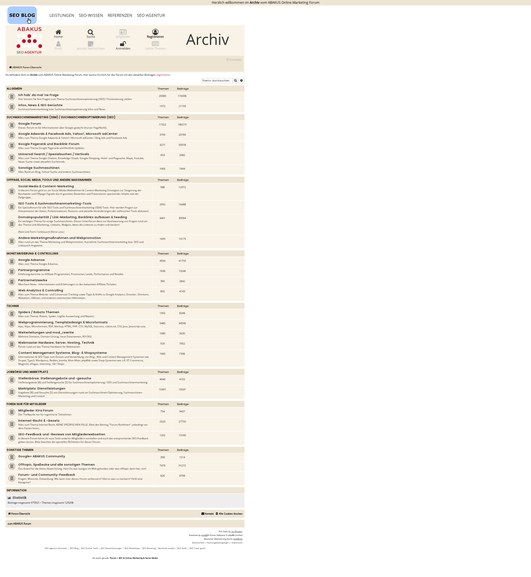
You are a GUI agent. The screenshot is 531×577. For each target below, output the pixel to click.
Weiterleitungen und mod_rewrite (46, 332)
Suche (90, 36)
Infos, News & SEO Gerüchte (40, 105)
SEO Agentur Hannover (56, 548)
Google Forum (29, 124)
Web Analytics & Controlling (40, 290)
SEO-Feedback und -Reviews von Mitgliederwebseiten (61, 434)
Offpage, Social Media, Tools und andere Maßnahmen (49, 180)
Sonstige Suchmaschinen (39, 168)
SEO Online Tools (89, 548)
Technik (13, 306)
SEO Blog (74, 548)
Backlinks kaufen (166, 548)
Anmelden (123, 48)
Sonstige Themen (20, 450)
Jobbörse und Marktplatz (27, 372)
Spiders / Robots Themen (38, 312)
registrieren (163, 75)
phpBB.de (237, 538)
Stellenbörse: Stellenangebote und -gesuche (54, 378)
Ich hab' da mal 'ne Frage (38, 95)
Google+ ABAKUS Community (41, 456)
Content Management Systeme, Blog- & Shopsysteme (62, 353)
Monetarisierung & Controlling (32, 254)
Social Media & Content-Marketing (46, 186)
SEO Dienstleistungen (111, 548)
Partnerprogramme (34, 270)
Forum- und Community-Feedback (46, 475)
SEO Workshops (132, 548)
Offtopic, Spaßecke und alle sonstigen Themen (56, 465)
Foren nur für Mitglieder (26, 404)
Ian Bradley (236, 531)
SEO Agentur (151, 15)
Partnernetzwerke (32, 280)
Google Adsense (31, 260)
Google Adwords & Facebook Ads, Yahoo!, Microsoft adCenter (68, 134)
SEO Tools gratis (197, 548)
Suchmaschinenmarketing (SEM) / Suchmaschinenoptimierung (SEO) (61, 117)
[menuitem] (233, 60)
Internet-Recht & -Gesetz (39, 421)
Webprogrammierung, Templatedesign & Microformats (63, 322)
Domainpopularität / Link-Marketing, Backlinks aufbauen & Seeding (72, 217)
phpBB (204, 535)
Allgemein (14, 89)
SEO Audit (182, 548)
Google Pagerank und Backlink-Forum (48, 144)
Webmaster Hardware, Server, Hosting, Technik (56, 343)
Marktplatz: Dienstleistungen (41, 388)
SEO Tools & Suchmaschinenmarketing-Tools (54, 203)
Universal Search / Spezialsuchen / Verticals (53, 154)
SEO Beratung (149, 548)
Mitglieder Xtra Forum (35, 410)
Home (58, 36)
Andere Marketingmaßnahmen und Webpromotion (59, 238)
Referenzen (120, 15)
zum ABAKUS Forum (19, 523)
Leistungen (61, 15)
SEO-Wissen (91, 15)
